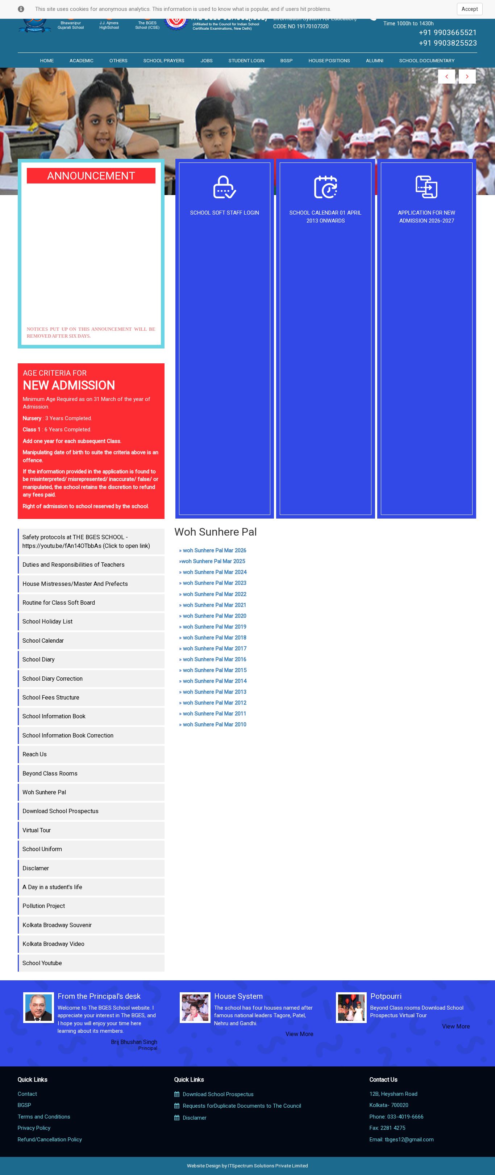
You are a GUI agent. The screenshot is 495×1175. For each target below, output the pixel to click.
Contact (27, 1094)
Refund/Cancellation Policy (50, 1139)
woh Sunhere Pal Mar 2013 (214, 692)
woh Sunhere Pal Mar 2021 (214, 605)
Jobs (206, 60)
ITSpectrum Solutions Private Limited (268, 1165)
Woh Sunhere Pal (44, 792)
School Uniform (42, 849)
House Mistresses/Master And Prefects (75, 583)
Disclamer (35, 868)
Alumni (374, 60)
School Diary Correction (52, 678)
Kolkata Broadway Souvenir (57, 925)
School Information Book (54, 716)
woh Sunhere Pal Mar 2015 (214, 670)
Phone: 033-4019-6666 (397, 1116)
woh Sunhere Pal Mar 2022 (214, 594)
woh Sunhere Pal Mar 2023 (214, 583)
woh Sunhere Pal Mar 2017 (214, 648)
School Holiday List (47, 621)
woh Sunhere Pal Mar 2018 (214, 637)
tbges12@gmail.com (409, 1139)
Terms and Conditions (44, 1116)
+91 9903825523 (448, 43)
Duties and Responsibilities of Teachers (73, 564)
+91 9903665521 (448, 32)
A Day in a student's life (52, 887)
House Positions (329, 60)
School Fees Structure (50, 697)
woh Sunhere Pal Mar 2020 (214, 616)
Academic (81, 60)
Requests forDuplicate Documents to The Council (242, 1106)
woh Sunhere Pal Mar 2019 (214, 627)
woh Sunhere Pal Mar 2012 (214, 702)
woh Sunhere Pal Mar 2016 (214, 659)
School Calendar (43, 640)
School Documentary (427, 60)
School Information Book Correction (67, 735)
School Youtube (42, 963)
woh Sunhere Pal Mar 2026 (214, 550)
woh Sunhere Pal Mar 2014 (214, 681)
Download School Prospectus (60, 811)
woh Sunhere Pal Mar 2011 (214, 713)
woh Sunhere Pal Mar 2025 (213, 561)
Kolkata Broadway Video (53, 944)
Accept (470, 9)
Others (118, 60)
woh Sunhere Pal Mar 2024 (214, 572)
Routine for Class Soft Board (58, 602)
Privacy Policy (34, 1128)
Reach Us (34, 754)
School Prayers (163, 60)
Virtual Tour (36, 830)
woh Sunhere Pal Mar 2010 (214, 724)
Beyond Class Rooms (50, 773)
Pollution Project (43, 906)
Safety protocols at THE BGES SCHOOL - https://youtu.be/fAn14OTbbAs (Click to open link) (86, 541)
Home (47, 60)
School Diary (38, 659)
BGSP (286, 60)
